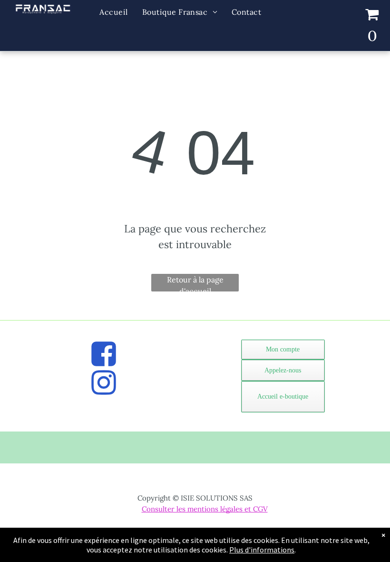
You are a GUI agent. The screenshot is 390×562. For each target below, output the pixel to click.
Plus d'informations (261, 549)
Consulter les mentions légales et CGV (205, 508)
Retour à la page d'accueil (195, 283)
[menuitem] (113, 12)
